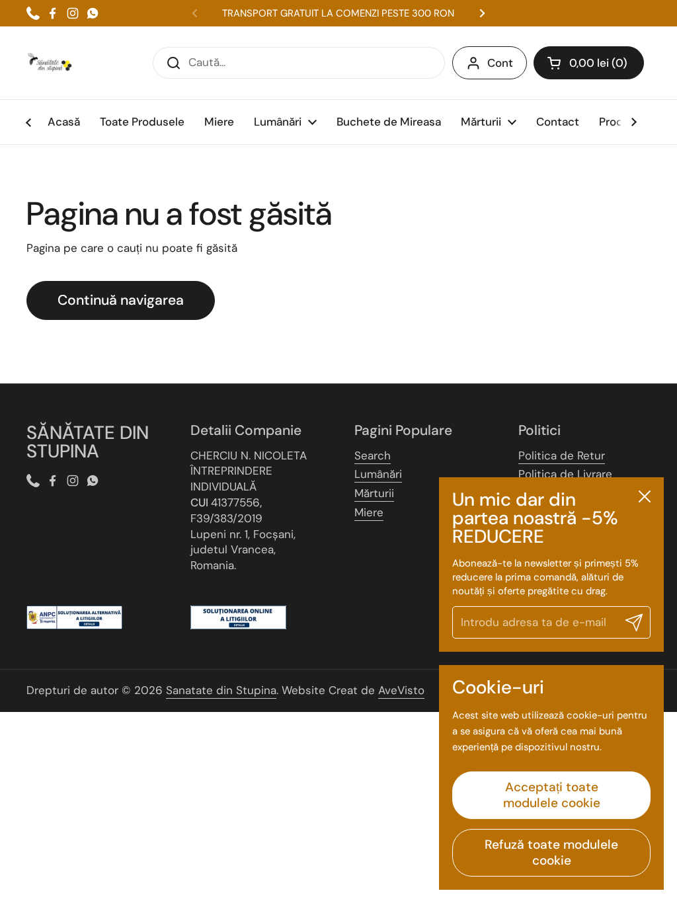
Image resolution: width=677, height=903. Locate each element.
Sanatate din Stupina (221, 690)
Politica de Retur (561, 455)
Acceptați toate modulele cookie (551, 795)
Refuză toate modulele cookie (551, 852)
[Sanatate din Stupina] (49, 63)
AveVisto (401, 690)
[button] (589, 62)
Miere (368, 512)
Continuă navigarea (121, 300)
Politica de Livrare (565, 474)
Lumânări (378, 474)
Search (372, 455)
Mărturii (374, 493)
